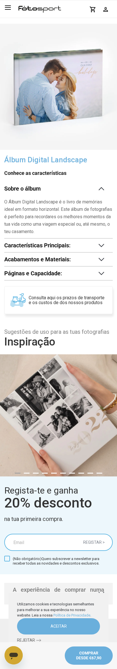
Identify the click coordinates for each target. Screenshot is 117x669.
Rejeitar (26, 640)
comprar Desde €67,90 (88, 655)
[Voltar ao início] (39, 9)
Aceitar (59, 626)
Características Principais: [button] (37, 245)
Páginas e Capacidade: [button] (33, 273)
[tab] (17, 473)
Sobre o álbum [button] (22, 188)
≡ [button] (7, 7)
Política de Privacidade (71, 615)
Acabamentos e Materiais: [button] (37, 259)
